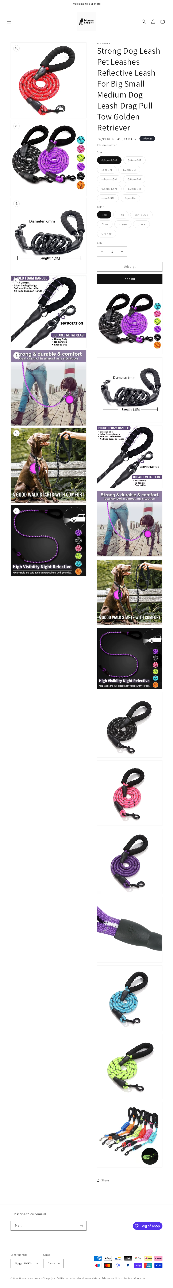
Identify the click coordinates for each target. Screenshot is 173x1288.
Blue (106, 225)
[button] (9, 21)
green (125, 225)
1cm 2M (132, 199)
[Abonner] (81, 1226)
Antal (100, 243)
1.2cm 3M (136, 190)
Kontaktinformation (135, 1278)
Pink (123, 215)
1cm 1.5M (110, 199)
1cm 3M (108, 171)
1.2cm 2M (131, 171)
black (144, 225)
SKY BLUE (144, 215)
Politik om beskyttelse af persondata (77, 1278)
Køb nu (129, 279)
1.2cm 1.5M (111, 180)
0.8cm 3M (137, 161)
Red (106, 215)
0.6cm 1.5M (111, 161)
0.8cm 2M (136, 180)
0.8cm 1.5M (111, 190)
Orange (108, 234)
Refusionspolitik (111, 1278)
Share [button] (105, 1180)
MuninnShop (26, 1278)
